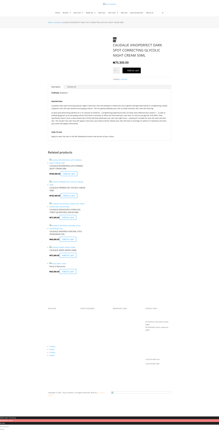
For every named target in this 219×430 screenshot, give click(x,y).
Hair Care (112, 13)
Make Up (89, 13)
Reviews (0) (71, 87)
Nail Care (101, 13)
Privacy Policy (118, 336)
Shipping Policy (119, 323)
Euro (3, 423)
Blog (49, 323)
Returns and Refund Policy (123, 327)
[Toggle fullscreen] (3, 426)
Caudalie (57, 22)
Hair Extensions (86, 336)
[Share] (5, 426)
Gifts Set (124, 13)
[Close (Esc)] (8, 426)
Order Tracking (118, 314)
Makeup (83, 319)
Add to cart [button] (69, 173)
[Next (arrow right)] (3, 429)
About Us (149, 13)
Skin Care (77, 13)
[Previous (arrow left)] (1, 429)
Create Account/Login (56, 336)
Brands (65, 13)
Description (55, 87)
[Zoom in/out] (1, 426)
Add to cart (133, 70)
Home (57, 13)
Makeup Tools (85, 323)
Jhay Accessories (136, 13)
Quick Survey (53, 327)
